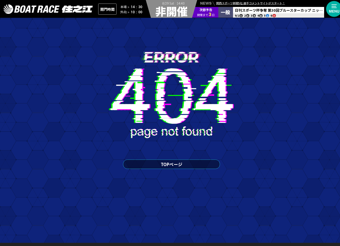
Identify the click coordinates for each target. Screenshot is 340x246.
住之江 (48, 9)
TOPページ (171, 164)
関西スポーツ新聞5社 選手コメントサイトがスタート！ (250, 3)
